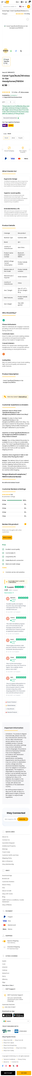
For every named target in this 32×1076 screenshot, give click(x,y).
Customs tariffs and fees (10, 855)
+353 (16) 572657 (10, 1007)
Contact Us (6, 840)
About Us (5, 837)
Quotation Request (8, 843)
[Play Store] (18, 1016)
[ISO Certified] (20, 1031)
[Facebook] (3, 1066)
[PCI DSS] (6, 1031)
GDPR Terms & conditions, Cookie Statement (13, 901)
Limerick (4, 967)
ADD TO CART (8, 1073)
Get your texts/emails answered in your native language (15, 999)
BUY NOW (24, 1073)
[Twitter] (14, 1066)
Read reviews (8, 593)
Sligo (3, 982)
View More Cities (7, 985)
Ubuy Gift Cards (7, 894)
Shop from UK (19, 1040)
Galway (4, 970)
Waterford (5, 973)
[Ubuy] (7, 2)
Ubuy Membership (8, 864)
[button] (18, 2)
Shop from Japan (9, 1043)
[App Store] (7, 1016)
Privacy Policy (22, 1059)
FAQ (3, 888)
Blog (3, 897)
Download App (7, 875)
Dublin (4, 961)
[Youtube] (11, 1066)
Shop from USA (8, 1040)
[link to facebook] (16, 51)
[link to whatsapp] (11, 51)
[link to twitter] (21, 51)
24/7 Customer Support (15, 995)
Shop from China (21, 1048)
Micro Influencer (7, 861)
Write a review (7, 537)
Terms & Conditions (9, 1059)
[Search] (28, 6)
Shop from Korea (9, 1048)
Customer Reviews (8, 882)
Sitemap (5, 849)
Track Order (6, 852)
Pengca (4, 14)
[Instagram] (7, 1066)
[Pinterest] (18, 1066)
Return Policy (6, 885)
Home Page (5, 11)
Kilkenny (4, 979)
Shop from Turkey (9, 1050)
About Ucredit (6, 891)
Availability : (6, 95)
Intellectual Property (9, 846)
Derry (4, 976)
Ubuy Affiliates (7, 905)
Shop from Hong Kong (10, 1045)
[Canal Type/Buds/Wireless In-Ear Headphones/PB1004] (16, 35)
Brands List (5, 878)
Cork (3, 964)
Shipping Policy (7, 858)
